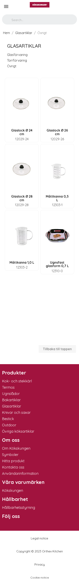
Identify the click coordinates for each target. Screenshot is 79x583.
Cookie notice (39, 577)
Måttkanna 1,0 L (22, 262)
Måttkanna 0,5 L (57, 198)
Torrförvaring (17, 60)
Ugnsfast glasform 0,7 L (57, 264)
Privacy (39, 564)
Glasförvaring (17, 55)
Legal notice (39, 538)
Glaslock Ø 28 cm (22, 198)
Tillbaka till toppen (57, 349)
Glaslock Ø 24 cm (21, 132)
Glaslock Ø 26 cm (57, 132)
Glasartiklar (24, 46)
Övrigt (11, 66)
